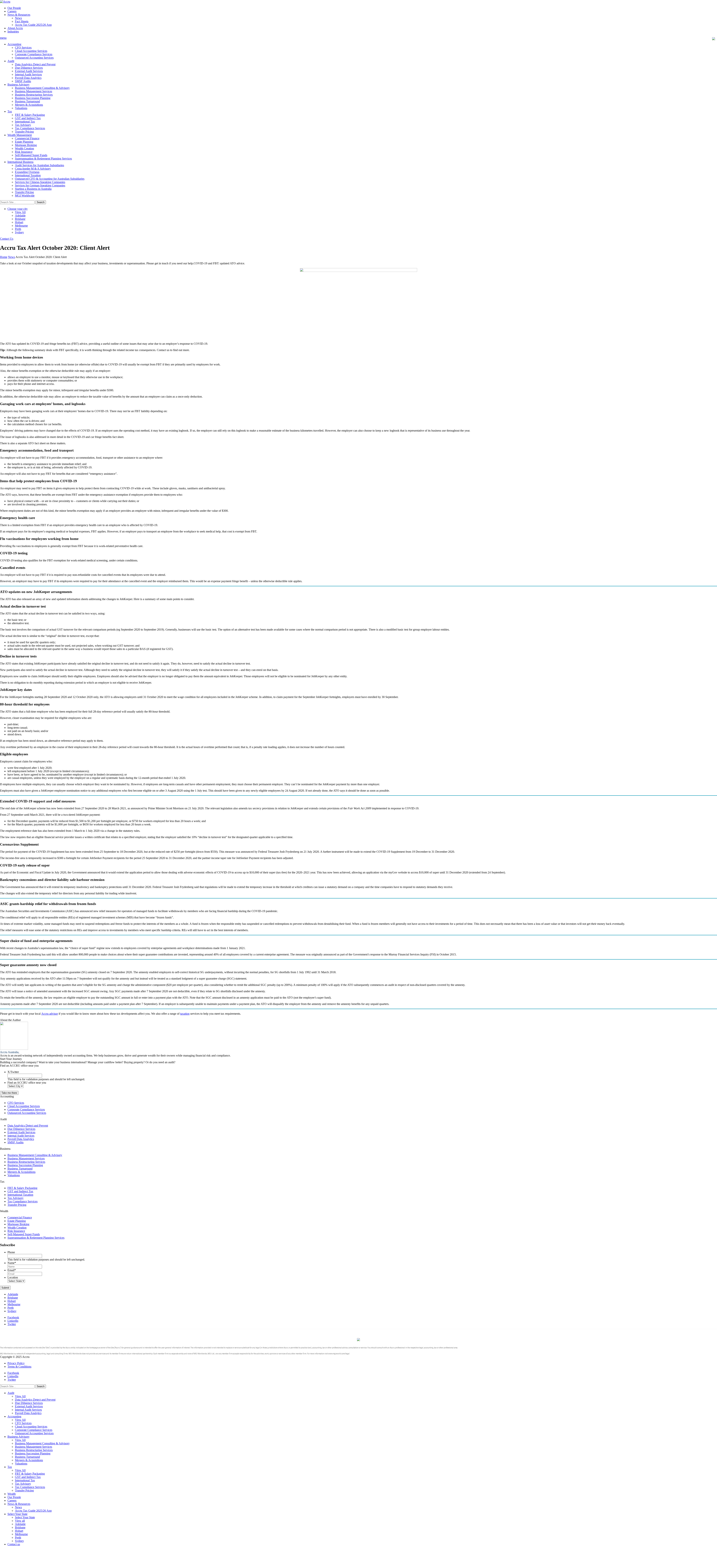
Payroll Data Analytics (28, 77)
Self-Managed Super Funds (31, 155)
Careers (11, 11)
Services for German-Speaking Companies (40, 185)
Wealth (11, 1493)
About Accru (15, 28)
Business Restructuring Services (34, 94)
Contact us (13, 1544)
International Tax (25, 121)
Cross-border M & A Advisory (33, 168)
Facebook (13, 1317)
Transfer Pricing (24, 131)
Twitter (11, 1324)
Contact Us (6, 238)
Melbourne (21, 225)
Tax (9, 111)
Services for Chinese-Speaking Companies (40, 182)
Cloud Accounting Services (31, 50)
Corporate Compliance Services (33, 54)
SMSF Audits (23, 81)
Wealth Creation (24, 148)
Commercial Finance (27, 138)
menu (3, 37)
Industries (13, 31)
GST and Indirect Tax (28, 118)
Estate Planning (24, 141)
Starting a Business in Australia (33, 188)
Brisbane (20, 218)
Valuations (21, 108)
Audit (10, 61)
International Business (20, 161)
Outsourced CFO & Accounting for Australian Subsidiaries (49, 178)
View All (20, 212)
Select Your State (17, 1514)
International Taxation (28, 175)
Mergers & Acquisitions (29, 104)
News (18, 18)
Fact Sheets (21, 21)
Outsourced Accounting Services (34, 57)
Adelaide (20, 215)
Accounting (14, 44)
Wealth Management (19, 135)
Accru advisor (49, 1013)
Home (3, 257)
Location (12, 1277)
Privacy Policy (16, 1363)
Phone (11, 1252)
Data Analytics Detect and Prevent (35, 64)
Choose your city (17, 208)
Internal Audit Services (28, 74)
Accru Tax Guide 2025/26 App (33, 24)
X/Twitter (13, 1072)
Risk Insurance (23, 151)
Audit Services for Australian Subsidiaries (39, 165)
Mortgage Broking (26, 145)
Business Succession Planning (32, 98)
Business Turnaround (27, 101)
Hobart (19, 222)
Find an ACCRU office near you (26, 1082)
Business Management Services (33, 91)
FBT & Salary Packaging (30, 114)
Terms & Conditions (19, 1366)
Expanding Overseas (27, 172)
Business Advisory (18, 84)
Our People (14, 8)
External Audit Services (29, 71)
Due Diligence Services (29, 67)
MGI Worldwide (25, 195)
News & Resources (18, 14)
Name (11, 1262)
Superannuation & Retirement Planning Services (43, 158)
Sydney (19, 232)
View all (20, 1520)
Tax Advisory (23, 124)
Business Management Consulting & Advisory (42, 87)
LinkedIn (12, 1320)
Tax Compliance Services (30, 128)
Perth (18, 229)
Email (11, 1270)
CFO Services (23, 47)
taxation (185, 1013)
